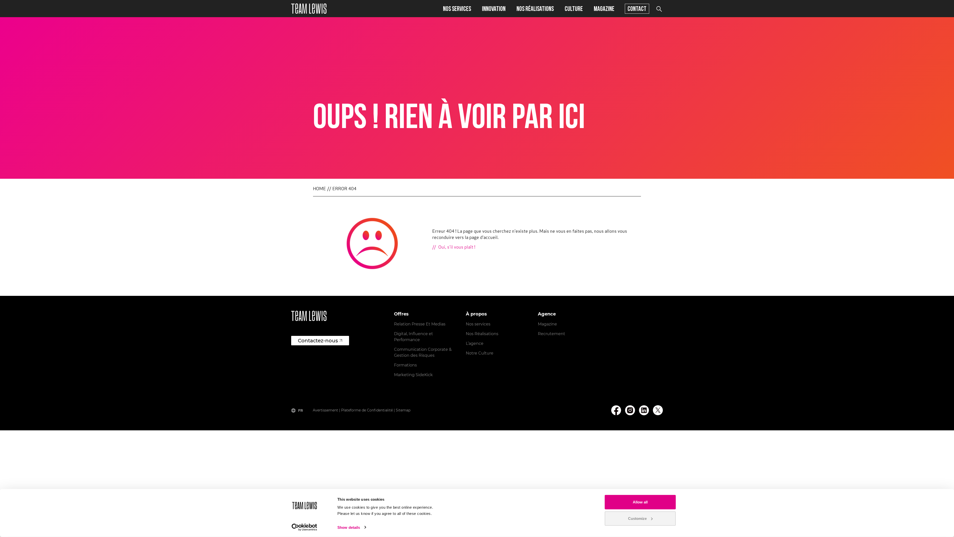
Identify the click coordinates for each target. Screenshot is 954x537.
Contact (637, 8)
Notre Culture (479, 353)
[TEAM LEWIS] (308, 8)
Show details (348, 527)
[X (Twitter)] (658, 410)
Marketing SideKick (413, 374)
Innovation (494, 8)
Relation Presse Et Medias (419, 324)
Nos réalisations (535, 8)
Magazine (604, 8)
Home (319, 189)
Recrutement (551, 333)
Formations (405, 365)
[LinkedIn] (644, 410)
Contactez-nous (318, 341)
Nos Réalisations (482, 333)
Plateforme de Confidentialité (367, 410)
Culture (574, 8)
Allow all (640, 502)
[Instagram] (630, 410)
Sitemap (403, 410)
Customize (637, 518)
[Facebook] (616, 410)
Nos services (457, 8)
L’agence (474, 343)
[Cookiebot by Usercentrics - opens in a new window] (304, 527)
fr (300, 410)
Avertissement (325, 410)
